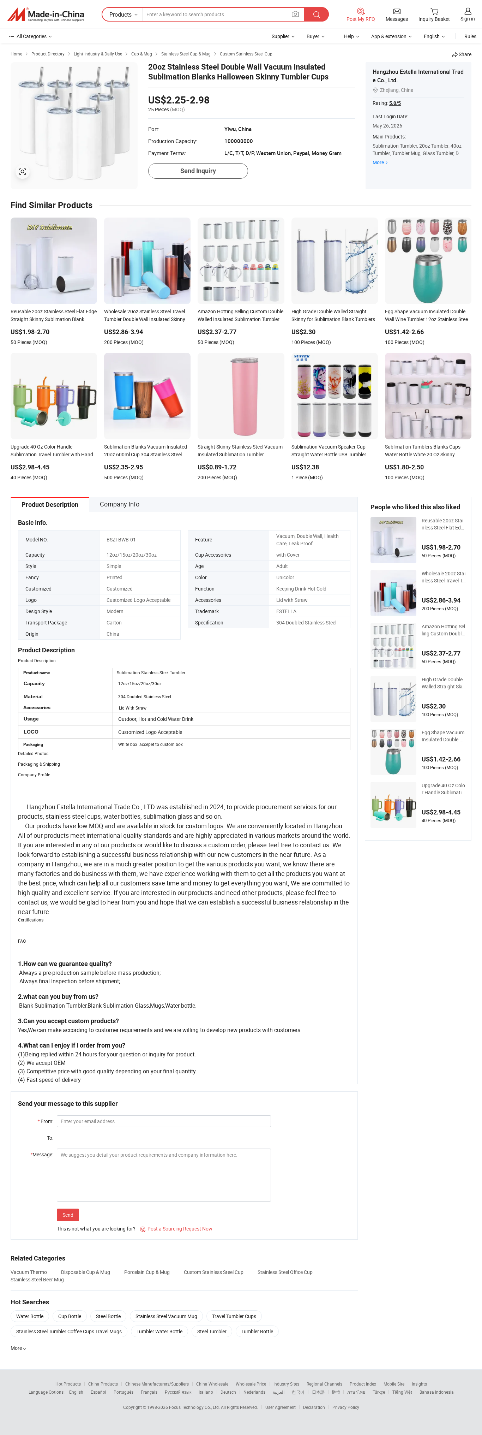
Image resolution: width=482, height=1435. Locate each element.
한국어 (298, 1392)
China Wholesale (212, 1384)
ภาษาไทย (356, 1392)
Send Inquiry (198, 170)
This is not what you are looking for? (96, 1228)
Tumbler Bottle (257, 1331)
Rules (470, 36)
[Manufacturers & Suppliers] (45, 14)
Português (123, 1392)
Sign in (467, 18)
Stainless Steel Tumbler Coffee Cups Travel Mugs (69, 1331)
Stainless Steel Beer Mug (37, 1279)
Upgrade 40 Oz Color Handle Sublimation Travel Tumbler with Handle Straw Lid (443, 789)
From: (45, 1121)
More (378, 162)
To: (50, 1137)
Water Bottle (29, 1316)
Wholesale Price (251, 1384)
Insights (419, 1384)
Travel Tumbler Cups (234, 1316)
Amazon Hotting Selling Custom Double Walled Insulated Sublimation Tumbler (443, 630)
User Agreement (280, 1407)
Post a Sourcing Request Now (176, 1228)
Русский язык (178, 1392)
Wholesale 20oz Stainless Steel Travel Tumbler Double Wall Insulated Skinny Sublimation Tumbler (444, 577)
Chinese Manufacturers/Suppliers (157, 1384)
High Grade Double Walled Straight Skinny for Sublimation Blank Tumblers (444, 683)
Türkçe (379, 1392)
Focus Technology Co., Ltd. (195, 1407)
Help (349, 36)
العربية (278, 1392)
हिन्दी (336, 1392)
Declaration (314, 1407)
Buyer (313, 36)
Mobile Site (394, 1384)
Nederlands (254, 1392)
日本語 (318, 1392)
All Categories (32, 36)
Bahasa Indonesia (437, 1392)
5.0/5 (395, 103)
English (76, 1392)
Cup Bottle (69, 1316)
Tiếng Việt (402, 1392)
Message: (41, 1154)
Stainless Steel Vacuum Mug (166, 1316)
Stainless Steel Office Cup (285, 1272)
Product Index (363, 1384)
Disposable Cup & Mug (85, 1272)
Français (149, 1392)
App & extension (388, 36)
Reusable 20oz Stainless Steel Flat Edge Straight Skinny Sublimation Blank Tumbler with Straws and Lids (443, 524)
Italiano (206, 1392)
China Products (103, 1384)
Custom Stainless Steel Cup (213, 1272)
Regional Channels (324, 1384)
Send (67, 1214)
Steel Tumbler (212, 1331)
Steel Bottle (108, 1316)
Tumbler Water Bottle (159, 1331)
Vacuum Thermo (29, 1272)
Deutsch (228, 1392)
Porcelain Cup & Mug (147, 1272)
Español (98, 1392)
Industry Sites (286, 1384)
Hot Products (68, 1384)
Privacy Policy (345, 1407)
